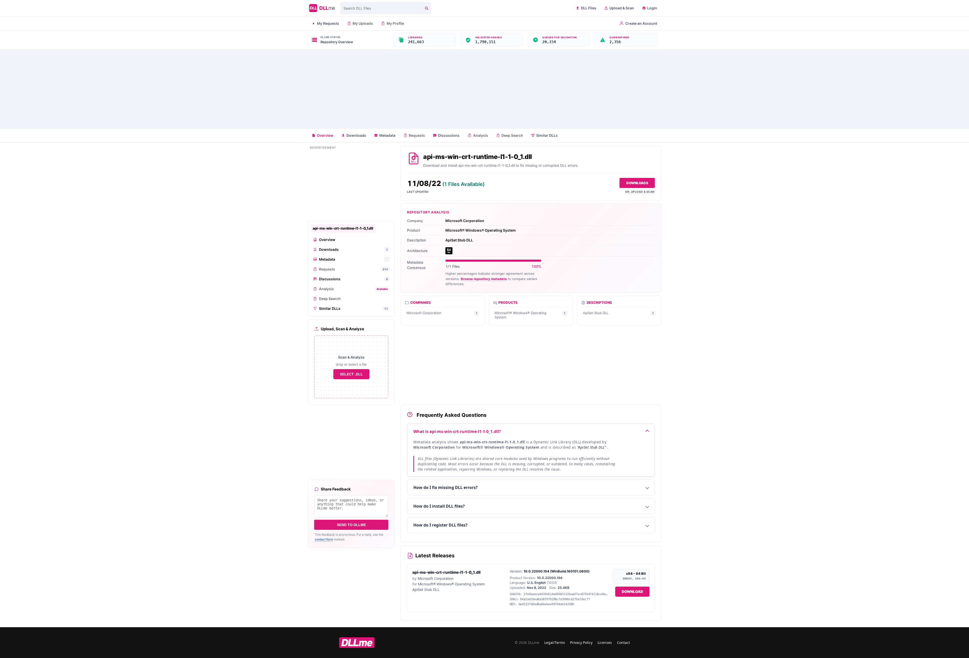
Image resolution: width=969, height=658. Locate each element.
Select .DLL (351, 374)
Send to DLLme (351, 525)
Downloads (356, 135)
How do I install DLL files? (439, 506)
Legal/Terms (554, 642)
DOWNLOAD (632, 591)
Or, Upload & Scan (639, 192)
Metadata (387, 135)
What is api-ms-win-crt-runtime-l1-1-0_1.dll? (457, 431)
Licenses (605, 642)
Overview (325, 135)
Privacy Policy (581, 642)
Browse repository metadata (484, 279)
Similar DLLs (547, 135)
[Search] (426, 8)
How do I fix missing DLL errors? (445, 487)
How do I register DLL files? (440, 525)
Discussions (449, 135)
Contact (623, 642)
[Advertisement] (484, 88)
